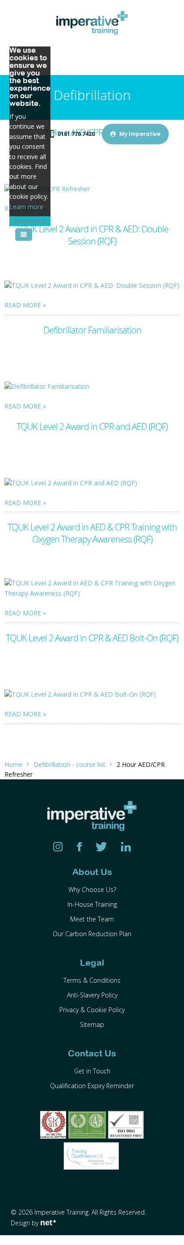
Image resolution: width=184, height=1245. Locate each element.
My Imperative (139, 134)
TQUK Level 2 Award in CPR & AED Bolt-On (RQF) (92, 638)
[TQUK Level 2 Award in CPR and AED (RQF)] (92, 483)
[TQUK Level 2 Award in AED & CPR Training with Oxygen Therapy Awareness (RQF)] (92, 588)
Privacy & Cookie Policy (92, 1009)
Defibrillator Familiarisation (92, 330)
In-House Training (92, 904)
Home (13, 764)
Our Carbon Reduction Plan (92, 934)
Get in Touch (92, 1071)
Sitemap (92, 1024)
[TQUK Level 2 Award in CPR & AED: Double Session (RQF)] (92, 285)
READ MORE (22, 305)
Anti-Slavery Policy (92, 995)
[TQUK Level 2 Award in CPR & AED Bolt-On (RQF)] (92, 694)
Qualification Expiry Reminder (92, 1085)
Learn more (26, 206)
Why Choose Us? (92, 889)
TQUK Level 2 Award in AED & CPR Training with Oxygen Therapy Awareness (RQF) (92, 533)
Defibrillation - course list (69, 764)
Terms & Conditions (92, 980)
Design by (33, 1223)
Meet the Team (92, 919)
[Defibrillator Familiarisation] (92, 386)
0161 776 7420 (76, 134)
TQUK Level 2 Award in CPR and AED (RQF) (92, 427)
